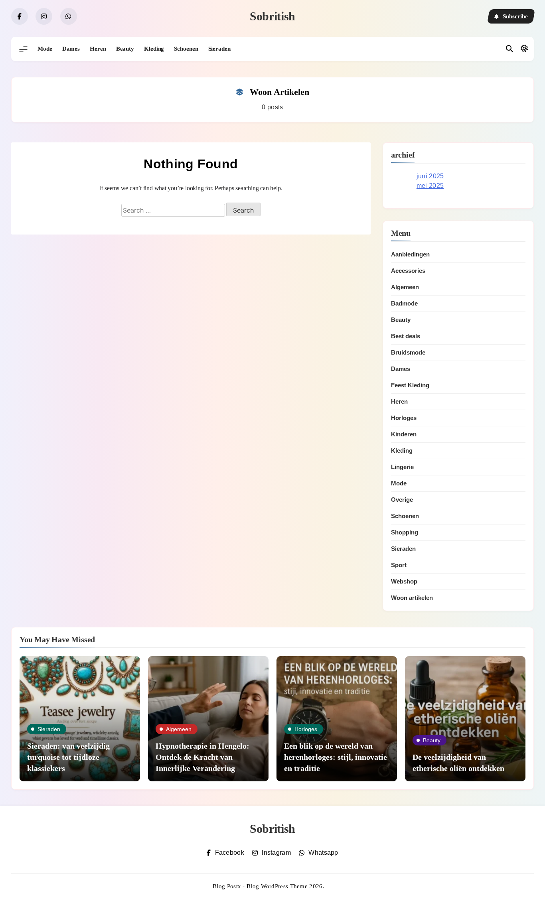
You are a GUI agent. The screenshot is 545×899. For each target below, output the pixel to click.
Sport (399, 565)
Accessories (408, 270)
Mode (45, 48)
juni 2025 (430, 176)
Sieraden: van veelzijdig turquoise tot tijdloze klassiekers (68, 757)
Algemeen (405, 287)
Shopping (404, 532)
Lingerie (402, 466)
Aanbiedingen (410, 254)
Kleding (154, 48)
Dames (71, 48)
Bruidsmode (408, 352)
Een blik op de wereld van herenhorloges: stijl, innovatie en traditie (335, 757)
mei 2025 (430, 185)
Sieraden (219, 48)
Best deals (405, 336)
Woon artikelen (412, 597)
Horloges (404, 417)
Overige (402, 499)
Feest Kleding (410, 385)
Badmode (404, 303)
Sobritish (272, 16)
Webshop (404, 581)
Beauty (125, 48)
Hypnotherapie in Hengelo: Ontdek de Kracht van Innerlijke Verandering (202, 757)
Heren (98, 48)
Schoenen (186, 48)
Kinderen (404, 434)
